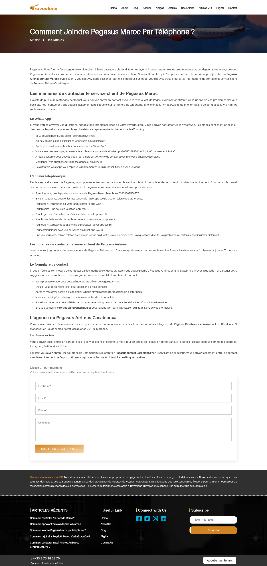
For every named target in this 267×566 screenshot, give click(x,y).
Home (113, 7)
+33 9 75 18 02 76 (47, 558)
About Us (106, 524)
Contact (232, 7)
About (124, 7)
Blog (135, 7)
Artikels (172, 7)
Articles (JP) (205, 7)
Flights (220, 7)
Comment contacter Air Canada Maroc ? (52, 518)
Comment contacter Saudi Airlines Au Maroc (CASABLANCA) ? (54, 544)
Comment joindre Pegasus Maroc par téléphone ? (58, 530)
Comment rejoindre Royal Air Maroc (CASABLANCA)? (60, 536)
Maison (35, 40)
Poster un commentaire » (59, 448)
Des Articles (187, 7)
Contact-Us (107, 542)
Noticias (147, 7)
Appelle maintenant (219, 560)
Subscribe (213, 530)
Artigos (160, 7)
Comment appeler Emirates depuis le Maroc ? (55, 524)
